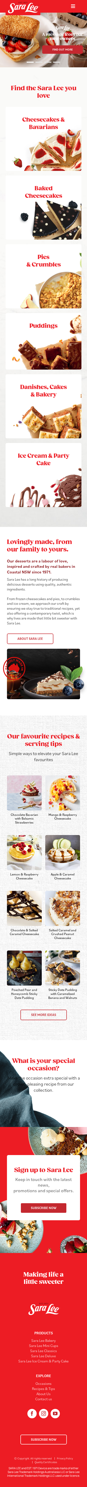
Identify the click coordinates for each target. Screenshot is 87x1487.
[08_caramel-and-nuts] (62, 892)
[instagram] (43, 1413)
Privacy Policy (65, 1458)
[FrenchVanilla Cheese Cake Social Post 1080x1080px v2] (62, 777)
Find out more (62, 49)
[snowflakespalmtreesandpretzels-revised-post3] (62, 837)
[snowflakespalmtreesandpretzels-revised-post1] (24, 837)
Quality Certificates (46, 1462)
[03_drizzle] (24, 892)
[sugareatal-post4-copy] (24, 952)
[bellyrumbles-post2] (62, 952)
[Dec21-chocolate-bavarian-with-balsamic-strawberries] (24, 777)
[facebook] (32, 1413)
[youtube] (55, 1413)
